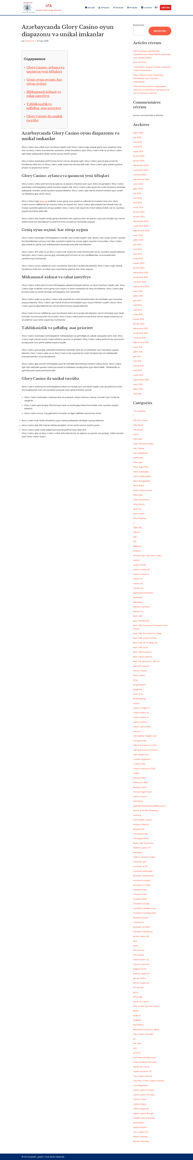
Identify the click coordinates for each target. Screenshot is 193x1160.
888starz (137, 546)
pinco (136, 992)
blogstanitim (139, 684)
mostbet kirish (140, 899)
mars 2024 (138, 207)
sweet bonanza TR (142, 1071)
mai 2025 (137, 142)
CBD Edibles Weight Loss (145, 735)
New (135, 940)
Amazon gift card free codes (147, 555)
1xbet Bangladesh (141, 481)
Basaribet (138, 602)
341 (134, 541)
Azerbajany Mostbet (143, 592)
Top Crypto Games (142, 1076)
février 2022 (138, 319)
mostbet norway (141, 903)
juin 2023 (137, 244)
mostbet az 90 (140, 866)
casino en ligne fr (141, 708)
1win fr (136, 434)
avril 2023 (137, 254)
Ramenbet (138, 1024)
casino (136, 703)
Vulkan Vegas (139, 1104)
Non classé (138, 955)
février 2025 (138, 156)
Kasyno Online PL (141, 824)
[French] (156, 7)
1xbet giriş (138, 495)
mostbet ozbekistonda (144, 908)
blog (135, 680)
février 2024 (138, 212)
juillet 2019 (138, 389)
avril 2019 (137, 393)
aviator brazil (139, 564)
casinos (137, 731)
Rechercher (138, 25)
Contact (148, 7)
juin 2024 (137, 193)
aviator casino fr (141, 574)
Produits (133, 7)
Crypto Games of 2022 (144, 768)
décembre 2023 (140, 221)
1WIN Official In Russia (143, 443)
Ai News (137, 550)
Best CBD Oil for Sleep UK (145, 642)
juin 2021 (137, 356)
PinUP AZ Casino (141, 1001)
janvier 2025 (139, 160)
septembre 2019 (141, 379)
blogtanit (137, 689)
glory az (43, 201)
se (134, 1038)
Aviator (136, 560)
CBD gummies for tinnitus (145, 750)
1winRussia (138, 457)
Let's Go (165, 7)
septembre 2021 (141, 342)
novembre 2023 (140, 226)
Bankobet (138, 597)
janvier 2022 (138, 323)
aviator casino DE (141, 569)
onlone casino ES (141, 964)
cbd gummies (140, 740)
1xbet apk (137, 462)
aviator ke (138, 583)
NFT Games (138, 950)
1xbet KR (137, 509)
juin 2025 (137, 137)
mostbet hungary (141, 880)
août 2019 (137, 384)
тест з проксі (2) (140, 1132)
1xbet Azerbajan (141, 471)
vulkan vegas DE (140, 1108)
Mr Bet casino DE (141, 936)
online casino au (141, 959)
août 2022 (138, 291)
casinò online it (140, 722)
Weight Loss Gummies (144, 1118)
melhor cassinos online (144, 857)
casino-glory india (141, 726)
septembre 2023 (141, 230)
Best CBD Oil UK (140, 647)
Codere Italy (139, 763)
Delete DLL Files (140, 782)
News (135, 945)
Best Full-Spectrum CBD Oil (146, 661)
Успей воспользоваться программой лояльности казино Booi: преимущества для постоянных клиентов (151, 89)
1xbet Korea (139, 504)
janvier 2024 (139, 216)
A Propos (105, 7)
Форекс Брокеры (140, 1136)
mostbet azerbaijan (143, 871)
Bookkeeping (139, 698)
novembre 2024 (140, 170)
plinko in (137, 1015)
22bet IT (137, 532)
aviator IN (137, 578)
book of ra (138, 694)
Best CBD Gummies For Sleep (147, 633)
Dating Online (139, 777)
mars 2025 (138, 151)
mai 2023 (137, 249)
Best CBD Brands (141, 620)
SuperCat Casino (141, 1066)
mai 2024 (137, 198)
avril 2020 (137, 370)
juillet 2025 (138, 132)
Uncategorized (140, 1085)
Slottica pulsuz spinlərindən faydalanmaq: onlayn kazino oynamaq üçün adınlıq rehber (151, 54)
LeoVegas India (140, 833)
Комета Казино (140, 1127)
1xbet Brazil (138, 485)
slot (135, 1048)
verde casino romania (143, 1094)
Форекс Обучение (141, 1141)
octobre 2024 (139, 174)
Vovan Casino (140, 1099)
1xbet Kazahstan (141, 499)
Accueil (91, 7)
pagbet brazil (139, 968)
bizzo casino (139, 675)
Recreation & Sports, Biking (146, 1029)
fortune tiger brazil (142, 791)
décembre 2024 (141, 165)
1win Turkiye (138, 448)
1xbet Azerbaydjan (142, 476)
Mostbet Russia (140, 917)
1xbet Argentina (140, 467)
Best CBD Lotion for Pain (145, 638)
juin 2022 (137, 300)
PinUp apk (138, 996)
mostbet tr (138, 922)
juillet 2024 (138, 188)
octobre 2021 (139, 337)
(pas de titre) (140, 62)
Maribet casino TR (141, 847)
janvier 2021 (138, 365)
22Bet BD (137, 527)
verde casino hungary (143, 1090)
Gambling (138, 801)
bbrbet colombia (141, 606)
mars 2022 (138, 314)
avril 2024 (137, 202)
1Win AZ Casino (140, 420)
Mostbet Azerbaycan (143, 875)
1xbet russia (138, 513)
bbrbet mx (138, 611)
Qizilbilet (137, 1020)
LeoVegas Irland (141, 838)
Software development (144, 1057)
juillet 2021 (138, 351)
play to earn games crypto (146, 1006)
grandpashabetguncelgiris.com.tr (149, 805)
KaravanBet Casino (142, 819)
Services (119, 7)
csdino (136, 773)
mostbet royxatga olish (144, 913)
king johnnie (138, 829)
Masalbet (137, 852)
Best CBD (137, 616)
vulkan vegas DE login (143, 1113)
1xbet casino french (142, 490)
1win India (137, 439)
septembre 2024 (141, 179)
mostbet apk (139, 861)
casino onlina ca (141, 712)
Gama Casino (140, 796)
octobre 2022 (139, 281)
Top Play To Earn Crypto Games (148, 1080)
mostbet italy (140, 894)
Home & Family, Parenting (145, 810)
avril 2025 (137, 146)
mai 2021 (137, 361)
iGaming (137, 815)
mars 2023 (138, 258)
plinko (136, 1010)
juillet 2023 (138, 239)
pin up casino (139, 978)
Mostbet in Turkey (141, 885)
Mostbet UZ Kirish (141, 927)
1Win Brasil (138, 425)
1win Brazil (137, 429)
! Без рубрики (139, 411)
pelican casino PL (141, 973)
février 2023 (138, 263)
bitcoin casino (140, 670)
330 (135, 537)
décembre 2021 (140, 328)
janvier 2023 (138, 267)
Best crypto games (142, 656)
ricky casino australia (143, 1034)
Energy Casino (140, 787)
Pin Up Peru (138, 987)
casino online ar (140, 717)
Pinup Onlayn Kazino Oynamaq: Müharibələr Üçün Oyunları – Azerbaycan (148, 78)
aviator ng (138, 588)
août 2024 (138, 184)
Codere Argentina (142, 759)
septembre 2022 (141, 286)
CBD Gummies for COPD (145, 745)
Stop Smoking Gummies (145, 1062)
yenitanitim (138, 1122)
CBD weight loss (141, 754)
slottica (137, 1052)
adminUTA (29, 41)
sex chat (137, 1043)
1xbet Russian (139, 518)
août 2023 (138, 235)
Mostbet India (140, 889)
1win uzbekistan (140, 453)
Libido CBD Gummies (143, 843)
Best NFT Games (141, 666)
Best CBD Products (142, 652)
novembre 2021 (140, 333)
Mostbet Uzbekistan (143, 931)
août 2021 (137, 347)
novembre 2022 (140, 277)
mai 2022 (137, 305)
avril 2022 (137, 309)
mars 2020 (138, 375)
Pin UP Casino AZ (141, 982)
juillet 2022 (138, 295)
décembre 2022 (140, 272)
